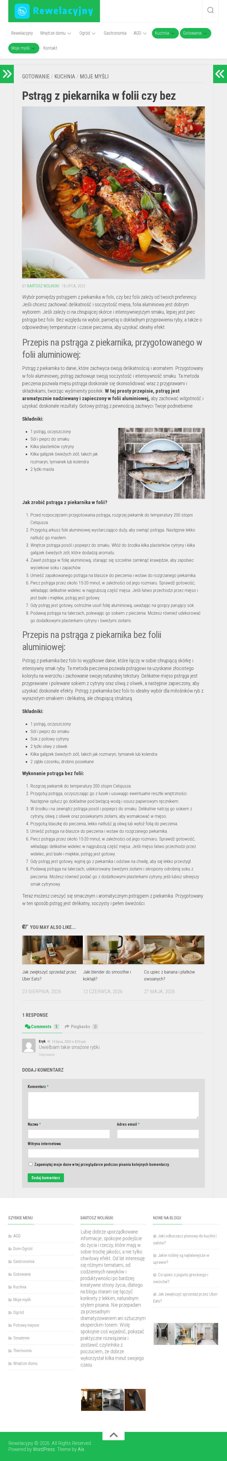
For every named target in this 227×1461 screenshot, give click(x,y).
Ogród (84, 33)
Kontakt (50, 48)
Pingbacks (83, 1026)
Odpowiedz (47, 1055)
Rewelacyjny (22, 33)
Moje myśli (20, 48)
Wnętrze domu (53, 33)
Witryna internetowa (44, 1143)
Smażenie (21, 1337)
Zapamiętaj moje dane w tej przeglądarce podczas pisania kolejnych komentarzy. (102, 1164)
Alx (81, 1449)
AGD (137, 33)
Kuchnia (162, 33)
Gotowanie (192, 33)
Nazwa (34, 1124)
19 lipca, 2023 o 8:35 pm (69, 1041)
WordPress (44, 1449)
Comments (44, 1026)
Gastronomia (115, 33)
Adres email (128, 1124)
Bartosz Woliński (43, 286)
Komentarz (38, 1086)
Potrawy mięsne (26, 1325)
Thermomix (22, 1350)
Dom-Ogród (22, 1248)
